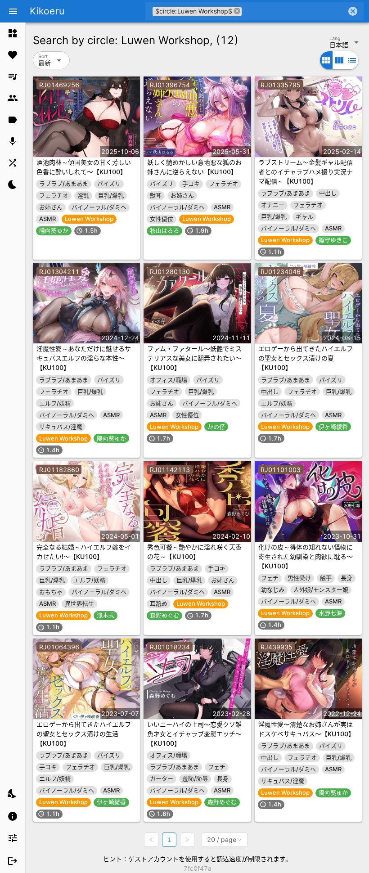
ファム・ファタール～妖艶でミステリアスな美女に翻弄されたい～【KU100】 (194, 358)
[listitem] (12, 33)
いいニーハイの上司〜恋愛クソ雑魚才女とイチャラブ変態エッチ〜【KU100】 (194, 733)
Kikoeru (47, 11)
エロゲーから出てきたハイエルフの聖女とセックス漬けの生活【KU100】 (83, 733)
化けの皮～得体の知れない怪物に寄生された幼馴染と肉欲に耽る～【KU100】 (305, 556)
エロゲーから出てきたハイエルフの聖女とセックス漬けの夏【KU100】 (305, 358)
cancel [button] (237, 11)
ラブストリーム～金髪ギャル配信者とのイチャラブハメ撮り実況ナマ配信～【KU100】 (305, 171)
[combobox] (294, 11)
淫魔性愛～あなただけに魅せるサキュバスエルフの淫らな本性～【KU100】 (83, 358)
